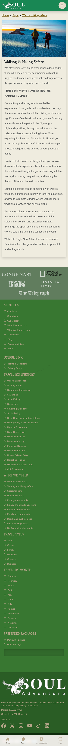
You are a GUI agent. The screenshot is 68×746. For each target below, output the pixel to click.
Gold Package (14, 644)
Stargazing (12, 394)
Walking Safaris (15, 385)
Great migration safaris (18, 509)
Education (12, 554)
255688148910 (15, 710)
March (10, 585)
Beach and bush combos (19, 519)
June (10, 599)
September (13, 613)
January (11, 576)
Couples (11, 559)
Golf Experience (15, 469)
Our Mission (13, 321)
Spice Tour (12, 404)
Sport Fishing (14, 399)
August (11, 609)
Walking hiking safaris (34, 15)
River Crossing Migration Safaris (23, 418)
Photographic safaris (17, 500)
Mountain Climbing (16, 446)
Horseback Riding (16, 460)
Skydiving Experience (18, 408)
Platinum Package (16, 640)
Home (5, 15)
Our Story (12, 311)
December (12, 627)
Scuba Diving (13, 413)
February (12, 581)
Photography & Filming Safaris (22, 422)
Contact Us (13, 334)
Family (10, 550)
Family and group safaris (19, 514)
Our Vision (12, 316)
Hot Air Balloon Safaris (18, 455)
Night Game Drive (16, 432)
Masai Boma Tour (16, 450)
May (9, 595)
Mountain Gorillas (16, 436)
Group (10, 545)
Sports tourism (14, 491)
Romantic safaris (15, 495)
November (12, 623)
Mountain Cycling (16, 441)
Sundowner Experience (19, 390)
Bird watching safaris (17, 523)
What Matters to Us (17, 325)
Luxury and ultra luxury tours (21, 505)
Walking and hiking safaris (20, 486)
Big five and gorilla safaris (20, 528)
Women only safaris (17, 481)
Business (11, 564)
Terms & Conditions (17, 363)
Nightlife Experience (17, 427)
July (9, 604)
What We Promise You (18, 330)
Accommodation (15, 344)
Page (15, 15)
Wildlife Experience (16, 380)
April (9, 590)
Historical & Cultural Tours (20, 464)
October (11, 618)
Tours (10, 348)
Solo (9, 540)
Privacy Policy (14, 368)
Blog (9, 339)
